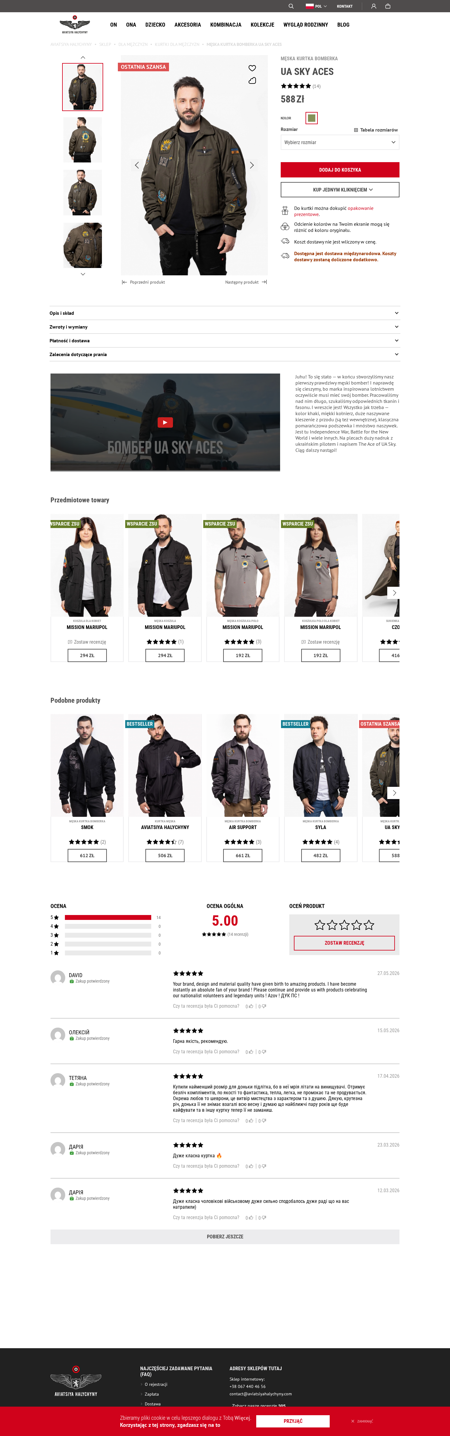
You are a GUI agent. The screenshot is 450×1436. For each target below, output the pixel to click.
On (113, 24)
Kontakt (345, 6)
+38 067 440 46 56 (248, 1386)
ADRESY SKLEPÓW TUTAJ (256, 1368)
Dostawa (153, 1404)
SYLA (320, 827)
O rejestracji (156, 1384)
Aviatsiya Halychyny (71, 44)
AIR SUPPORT (243, 827)
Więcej (242, 1417)
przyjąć (293, 1421)
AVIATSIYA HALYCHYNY (165, 827)
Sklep (105, 44)
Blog (343, 24)
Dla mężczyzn (133, 44)
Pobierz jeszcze (225, 1237)
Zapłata (152, 1394)
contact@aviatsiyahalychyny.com (261, 1394)
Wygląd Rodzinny (305, 24)
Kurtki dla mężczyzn (177, 44)
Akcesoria (187, 24)
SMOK (87, 827)
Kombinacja (226, 24)
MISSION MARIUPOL (87, 627)
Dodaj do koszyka (340, 170)
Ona (131, 24)
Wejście (373, 6)
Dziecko (155, 24)
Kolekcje (262, 24)
